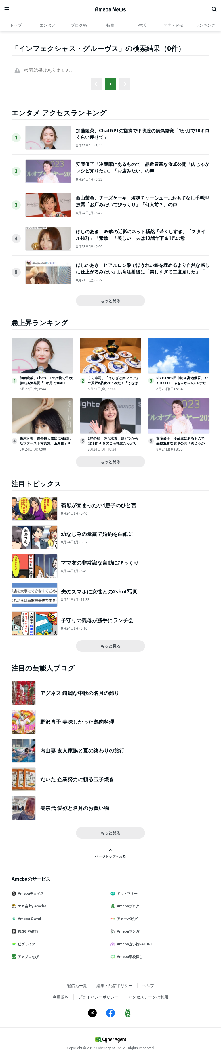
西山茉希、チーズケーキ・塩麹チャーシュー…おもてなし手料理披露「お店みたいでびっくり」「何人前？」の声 (142, 201)
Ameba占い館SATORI (134, 944)
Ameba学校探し (130, 956)
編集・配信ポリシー (114, 985)
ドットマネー (127, 893)
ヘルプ (148, 985)
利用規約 (61, 997)
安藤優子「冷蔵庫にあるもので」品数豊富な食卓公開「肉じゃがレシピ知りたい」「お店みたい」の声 (142, 167)
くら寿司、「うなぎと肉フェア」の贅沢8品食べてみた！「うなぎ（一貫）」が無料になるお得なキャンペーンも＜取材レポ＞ (114, 385)
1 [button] (110, 84)
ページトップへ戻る (110, 856)
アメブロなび (28, 956)
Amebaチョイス (31, 893)
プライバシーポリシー (98, 997)
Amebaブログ (128, 906)
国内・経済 (173, 25)
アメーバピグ (127, 918)
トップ (16, 25)
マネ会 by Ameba (32, 906)
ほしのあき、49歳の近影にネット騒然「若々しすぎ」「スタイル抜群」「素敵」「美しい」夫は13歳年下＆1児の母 (140, 234)
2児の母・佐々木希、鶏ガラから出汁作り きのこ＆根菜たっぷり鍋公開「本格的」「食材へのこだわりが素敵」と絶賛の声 (114, 445)
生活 (142, 25)
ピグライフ (26, 944)
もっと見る (110, 300)
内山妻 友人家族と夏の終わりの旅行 (82, 750)
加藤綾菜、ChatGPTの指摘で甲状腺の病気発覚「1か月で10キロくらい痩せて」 (46, 382)
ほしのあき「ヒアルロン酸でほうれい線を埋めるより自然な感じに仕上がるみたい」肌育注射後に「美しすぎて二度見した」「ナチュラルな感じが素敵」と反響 (142, 271)
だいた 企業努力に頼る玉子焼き (77, 779)
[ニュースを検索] (214, 9)
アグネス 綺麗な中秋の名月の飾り (79, 692)
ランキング (205, 25)
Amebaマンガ (128, 931)
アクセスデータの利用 (148, 997)
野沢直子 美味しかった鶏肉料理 (77, 721)
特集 (110, 25)
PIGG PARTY (28, 931)
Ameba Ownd (29, 918)
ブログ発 (79, 25)
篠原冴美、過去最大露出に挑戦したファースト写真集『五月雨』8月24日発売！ (45, 443)
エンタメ (47, 25)
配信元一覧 (77, 985)
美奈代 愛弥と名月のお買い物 (74, 807)
